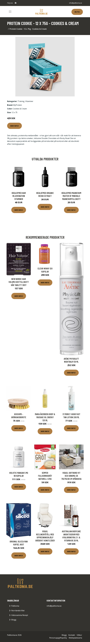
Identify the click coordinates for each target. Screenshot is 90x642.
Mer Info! (14, 126)
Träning (21, 101)
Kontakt (71, 635)
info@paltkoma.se (75, 3)
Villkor (79, 635)
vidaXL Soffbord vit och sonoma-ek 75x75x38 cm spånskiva (71, 475)
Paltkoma (15, 606)
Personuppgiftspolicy (58, 638)
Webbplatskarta (75, 638)
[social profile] (15, 3)
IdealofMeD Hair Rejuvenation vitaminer (19, 196)
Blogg (13, 619)
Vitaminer (29, 101)
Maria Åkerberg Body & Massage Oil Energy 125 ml (45, 417)
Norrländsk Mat (17, 610)
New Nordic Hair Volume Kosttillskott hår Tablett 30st (19, 282)
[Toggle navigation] (10, 11)
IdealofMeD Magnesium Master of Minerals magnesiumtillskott (71, 196)
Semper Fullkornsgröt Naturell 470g (45, 475)
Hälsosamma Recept (19, 615)
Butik (77, 12)
